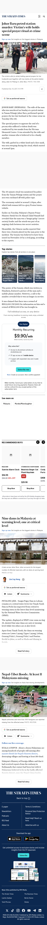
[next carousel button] (42, 60)
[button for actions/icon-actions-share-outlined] (41, 89)
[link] (13, 16)
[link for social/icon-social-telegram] (34, 910)
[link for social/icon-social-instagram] (18, 910)
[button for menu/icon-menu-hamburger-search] (44, 16)
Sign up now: (6, 39)
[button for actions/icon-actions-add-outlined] (23, 579)
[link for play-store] (32, 838)
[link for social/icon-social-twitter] (7, 910)
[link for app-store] (14, 838)
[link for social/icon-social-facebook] (23, 910)
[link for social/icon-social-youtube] (29, 910)
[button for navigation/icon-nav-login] (39, 16)
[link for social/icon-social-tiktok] (12, 910)
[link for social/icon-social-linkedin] (40, 910)
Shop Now (11, 488)
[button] (39, 16)
